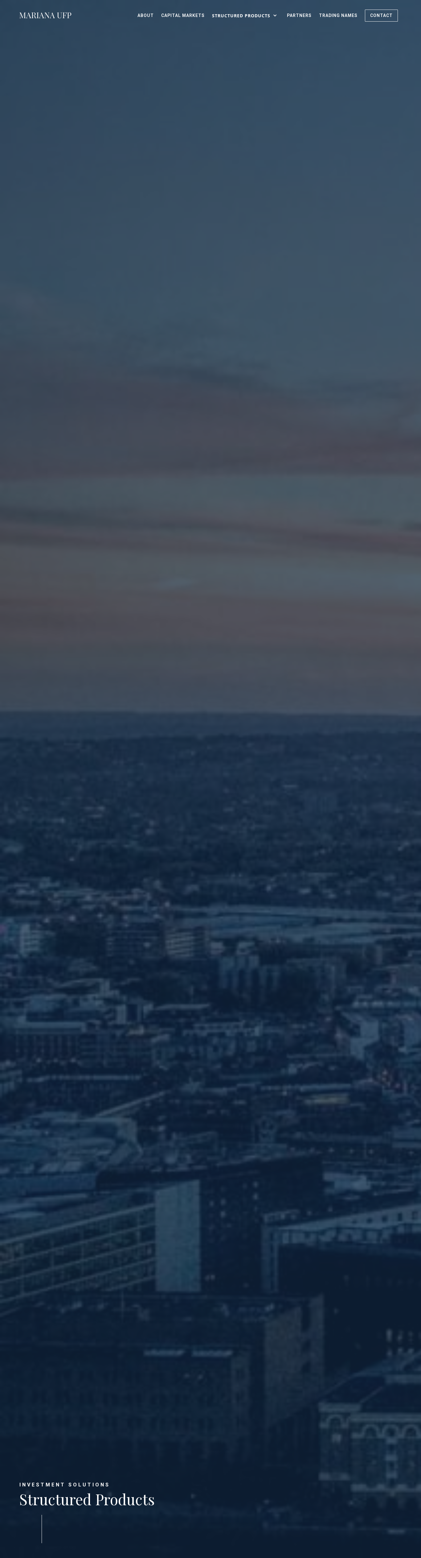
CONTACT (381, 15)
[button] (245, 15)
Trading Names (338, 15)
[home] (45, 15)
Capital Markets (183, 15)
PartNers (299, 15)
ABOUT (145, 15)
